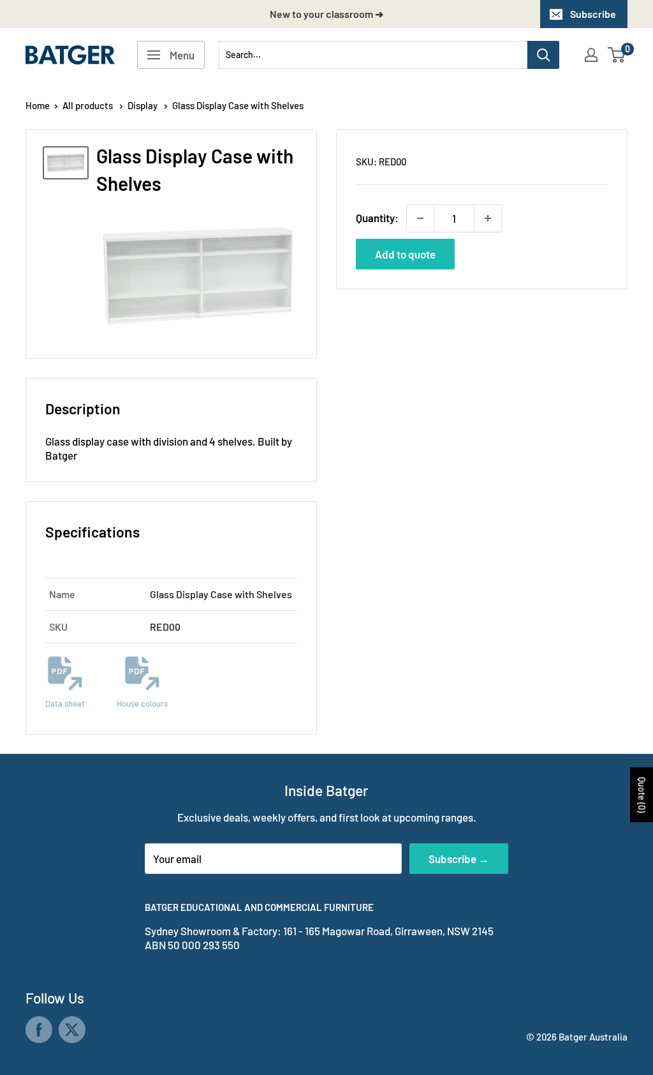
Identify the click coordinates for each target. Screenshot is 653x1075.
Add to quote (405, 254)
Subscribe (593, 14)
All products (88, 105)
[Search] (543, 55)
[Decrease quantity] (420, 218)
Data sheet (65, 703)
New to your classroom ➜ (326, 14)
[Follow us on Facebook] (39, 1029)
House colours (142, 703)
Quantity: (377, 217)
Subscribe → (459, 858)
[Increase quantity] (487, 218)
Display (143, 105)
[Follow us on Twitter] (72, 1029)
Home (38, 105)
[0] (617, 55)
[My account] (591, 55)
